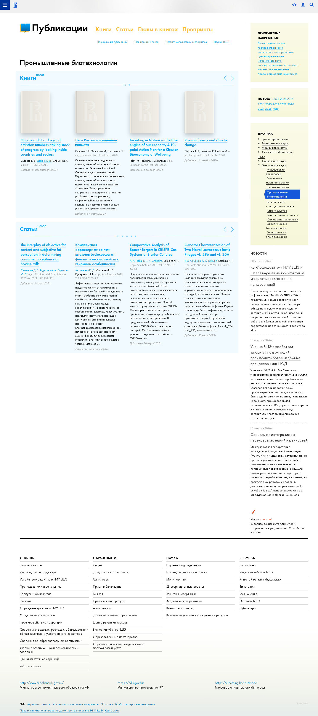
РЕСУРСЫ (247, 558)
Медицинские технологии (275, 171)
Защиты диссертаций (181, 594)
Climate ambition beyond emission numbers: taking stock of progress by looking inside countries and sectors (45, 147)
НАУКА (172, 558)
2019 (261, 108)
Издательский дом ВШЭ (256, 572)
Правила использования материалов (186, 42)
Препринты (197, 29)
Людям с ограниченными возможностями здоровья (49, 650)
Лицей (97, 565)
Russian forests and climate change (206, 142)
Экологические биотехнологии (276, 226)
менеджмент (282, 69)
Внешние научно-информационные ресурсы (197, 615)
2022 (276, 104)
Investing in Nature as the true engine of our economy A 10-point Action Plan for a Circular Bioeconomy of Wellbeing (154, 147)
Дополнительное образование (115, 615)
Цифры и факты (31, 565)
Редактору (302, 703)
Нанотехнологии (278, 187)
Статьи (125, 29)
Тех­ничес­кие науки (274, 165)
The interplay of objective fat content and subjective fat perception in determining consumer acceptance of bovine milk (43, 254)
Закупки (25, 601)
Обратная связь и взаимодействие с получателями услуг (118, 646)
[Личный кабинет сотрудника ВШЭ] (303, 5)
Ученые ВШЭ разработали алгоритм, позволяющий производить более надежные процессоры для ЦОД (275, 355)
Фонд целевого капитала (37, 615)
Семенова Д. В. (30, 270)
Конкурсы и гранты (179, 608)
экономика (290, 74)
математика (265, 69)
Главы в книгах (158, 29)
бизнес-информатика (271, 43)
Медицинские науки (274, 148)
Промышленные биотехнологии (277, 194)
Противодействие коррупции (41, 622)
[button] (125, 85)
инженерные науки (270, 60)
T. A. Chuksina (154, 261)
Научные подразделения (183, 565)
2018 (268, 108)
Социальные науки (274, 161)
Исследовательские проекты (186, 572)
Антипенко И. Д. (85, 270)
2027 (276, 99)
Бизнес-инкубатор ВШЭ (109, 629)
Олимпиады (101, 579)
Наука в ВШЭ (221, 42)
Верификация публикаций (112, 42)
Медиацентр (248, 594)
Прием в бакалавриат (108, 586)
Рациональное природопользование (280, 204)
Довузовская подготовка (110, 572)
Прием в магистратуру (109, 601)
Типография (247, 586)
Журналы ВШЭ (249, 601)
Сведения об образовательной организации (51, 641)
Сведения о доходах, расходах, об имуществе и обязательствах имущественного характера (54, 631)
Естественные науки (275, 143)
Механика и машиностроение (277, 180)
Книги (103, 29)
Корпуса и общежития (35, 594)
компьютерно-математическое (278, 65)
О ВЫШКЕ (28, 558)
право (262, 74)
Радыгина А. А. (48, 270)
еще (276, 108)
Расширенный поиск (147, 42)
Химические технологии (282, 219)
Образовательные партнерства (115, 637)
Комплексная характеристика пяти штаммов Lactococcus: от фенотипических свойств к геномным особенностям (97, 254)
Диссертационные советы (185, 586)
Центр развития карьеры (110, 622)
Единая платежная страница (39, 659)
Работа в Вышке (31, 666)
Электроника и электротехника (276, 234)
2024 (261, 104)
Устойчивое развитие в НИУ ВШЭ (43, 579)
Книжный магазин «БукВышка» (260, 579)
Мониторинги (176, 579)
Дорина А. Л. (44, 161)
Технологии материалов (282, 215)
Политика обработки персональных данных (128, 704)
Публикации (60, 27)
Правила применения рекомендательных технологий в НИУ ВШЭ (61, 710)
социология (274, 74)
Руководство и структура (38, 572)
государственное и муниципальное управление (276, 50)
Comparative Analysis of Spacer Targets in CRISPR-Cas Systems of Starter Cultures (153, 249)
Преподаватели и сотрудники (41, 586)
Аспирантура (102, 608)
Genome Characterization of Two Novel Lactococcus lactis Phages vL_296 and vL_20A (207, 249)
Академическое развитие (184, 601)
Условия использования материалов (76, 704)
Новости (259, 253)
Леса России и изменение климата (96, 142)
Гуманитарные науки (275, 139)
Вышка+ (98, 594)
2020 (290, 104)
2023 (268, 104)
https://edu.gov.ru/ (130, 683)
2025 (290, 99)
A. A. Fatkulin (137, 261)
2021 (283, 104)
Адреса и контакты (38, 704)
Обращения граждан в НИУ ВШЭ (43, 608)
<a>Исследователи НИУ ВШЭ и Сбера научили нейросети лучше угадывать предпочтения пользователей (277, 276)
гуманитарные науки (271, 56)
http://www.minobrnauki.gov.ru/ (42, 683)
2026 (283, 99)
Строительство (277, 210)
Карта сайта (112, 710)
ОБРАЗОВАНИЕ (105, 558)
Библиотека (247, 565)
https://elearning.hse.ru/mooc (236, 683)
